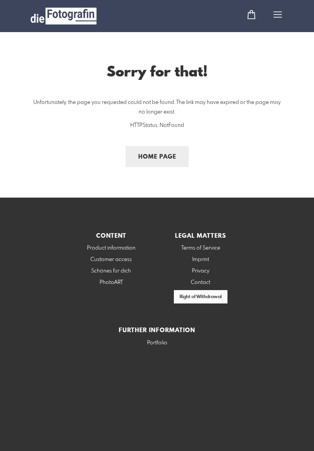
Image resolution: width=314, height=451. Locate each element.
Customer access (111, 259)
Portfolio (157, 343)
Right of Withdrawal (201, 297)
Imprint (200, 259)
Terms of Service (200, 248)
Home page (157, 157)
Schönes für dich (111, 271)
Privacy (200, 271)
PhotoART (111, 282)
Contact (200, 282)
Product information (111, 248)
